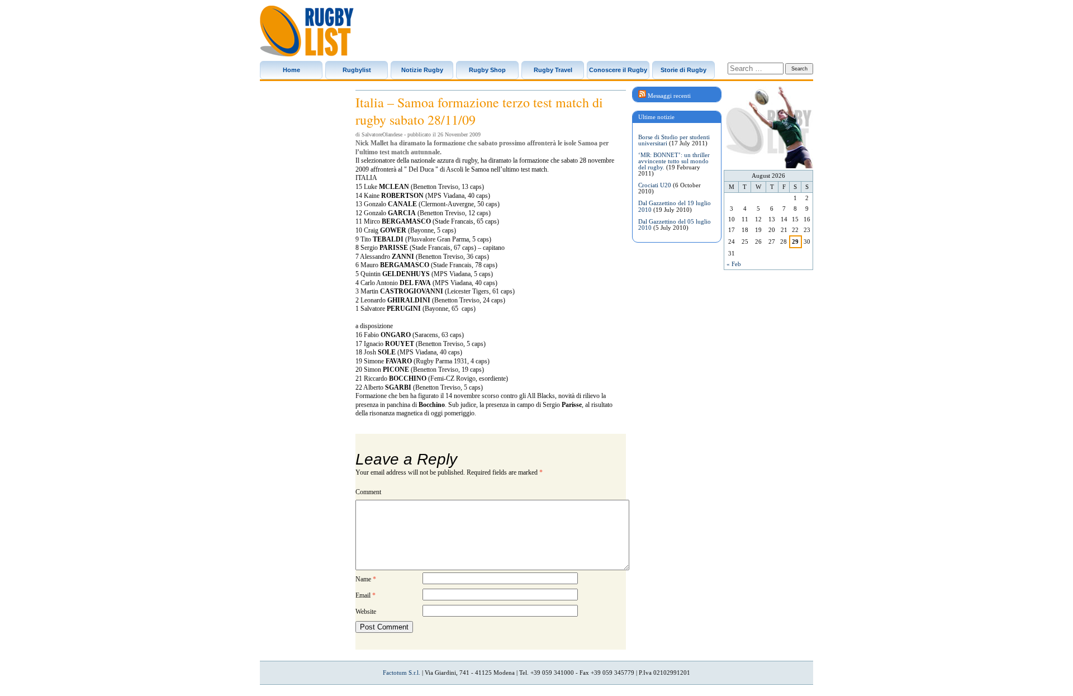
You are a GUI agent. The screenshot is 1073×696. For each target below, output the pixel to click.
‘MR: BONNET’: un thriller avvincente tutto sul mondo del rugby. (674, 161)
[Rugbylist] (307, 31)
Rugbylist (357, 70)
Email (365, 595)
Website (365, 611)
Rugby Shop (487, 70)
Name (365, 579)
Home (291, 70)
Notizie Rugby (422, 70)
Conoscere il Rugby (618, 70)
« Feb (734, 264)
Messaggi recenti (669, 95)
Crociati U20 (654, 185)
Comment (368, 492)
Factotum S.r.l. (401, 672)
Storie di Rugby (683, 70)
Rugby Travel (553, 70)
